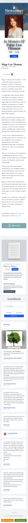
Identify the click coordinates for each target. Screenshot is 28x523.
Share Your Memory (9, 291)
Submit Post (14, 316)
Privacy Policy (10, 516)
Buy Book (15, 269)
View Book (7, 269)
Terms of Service (18, 516)
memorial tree (19, 213)
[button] (14, 339)
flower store (18, 215)
